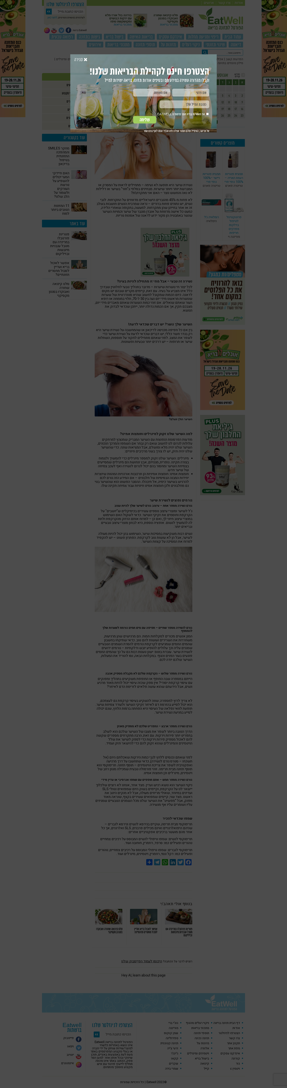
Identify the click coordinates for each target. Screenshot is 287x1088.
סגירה (79, 59)
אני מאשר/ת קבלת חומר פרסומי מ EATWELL (181, 114)
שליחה (145, 119)
